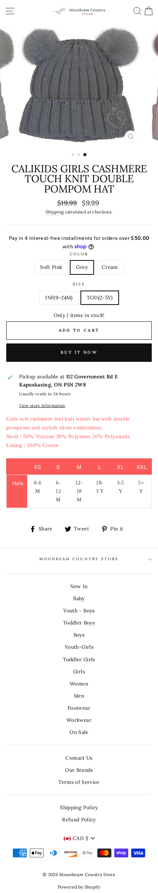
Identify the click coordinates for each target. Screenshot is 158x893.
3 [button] (85, 155)
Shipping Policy (79, 807)
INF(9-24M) (58, 297)
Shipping (55, 212)
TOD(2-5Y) (100, 297)
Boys (79, 634)
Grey (81, 267)
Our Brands (79, 770)
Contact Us (78, 758)
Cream (110, 267)
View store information (42, 405)
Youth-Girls (79, 647)
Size (79, 284)
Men (79, 695)
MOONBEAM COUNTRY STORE (79, 559)
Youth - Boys (78, 610)
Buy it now (79, 352)
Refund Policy (79, 819)
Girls (79, 671)
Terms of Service (78, 782)
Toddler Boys (79, 622)
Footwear (79, 708)
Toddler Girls (79, 659)
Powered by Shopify (79, 887)
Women (79, 683)
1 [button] (73, 155)
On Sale (78, 732)
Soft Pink (51, 267)
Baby (79, 598)
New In (78, 586)
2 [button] (79, 155)
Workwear (79, 720)
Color (79, 254)
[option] (79, 84)
